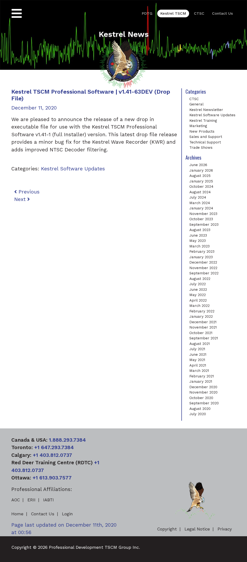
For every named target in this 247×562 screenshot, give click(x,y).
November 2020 (203, 392)
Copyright (167, 529)
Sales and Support (205, 137)
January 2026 (201, 170)
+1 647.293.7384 (54, 447)
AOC (15, 499)
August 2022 (199, 279)
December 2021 (203, 322)
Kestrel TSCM (173, 13)
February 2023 (201, 251)
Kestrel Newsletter (206, 110)
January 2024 (201, 208)
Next (20, 199)
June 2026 (198, 165)
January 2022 (201, 316)
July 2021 (197, 349)
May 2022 (197, 295)
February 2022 (201, 311)
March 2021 (199, 370)
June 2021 (197, 354)
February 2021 (201, 376)
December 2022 (203, 262)
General (196, 104)
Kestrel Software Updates (73, 169)
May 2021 (197, 360)
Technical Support (205, 142)
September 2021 (203, 338)
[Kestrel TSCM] (123, 63)
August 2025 (200, 176)
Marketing (198, 126)
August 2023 (199, 230)
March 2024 (199, 203)
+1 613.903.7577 (52, 478)
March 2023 (199, 246)
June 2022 (198, 289)
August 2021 (199, 344)
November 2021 (203, 327)
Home (17, 513)
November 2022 (203, 268)
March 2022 (199, 306)
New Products (201, 131)
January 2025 (201, 181)
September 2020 (204, 403)
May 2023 (197, 241)
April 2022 (198, 300)
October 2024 (201, 186)
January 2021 (200, 381)
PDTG (147, 13)
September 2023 (204, 224)
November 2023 (203, 214)
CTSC (199, 13)
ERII (31, 499)
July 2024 (197, 197)
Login (67, 513)
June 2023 (198, 235)
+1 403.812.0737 (52, 455)
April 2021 (197, 365)
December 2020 (203, 387)
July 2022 (197, 284)
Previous (28, 192)
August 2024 (200, 192)
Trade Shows (201, 147)
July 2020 (197, 414)
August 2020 (200, 409)
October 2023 (201, 219)
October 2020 (201, 398)
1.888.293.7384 (67, 440)
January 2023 (201, 257)
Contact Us (222, 13)
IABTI (48, 499)
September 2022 (204, 273)
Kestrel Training (203, 120)
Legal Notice (197, 529)
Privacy (225, 529)
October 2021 (201, 333)
